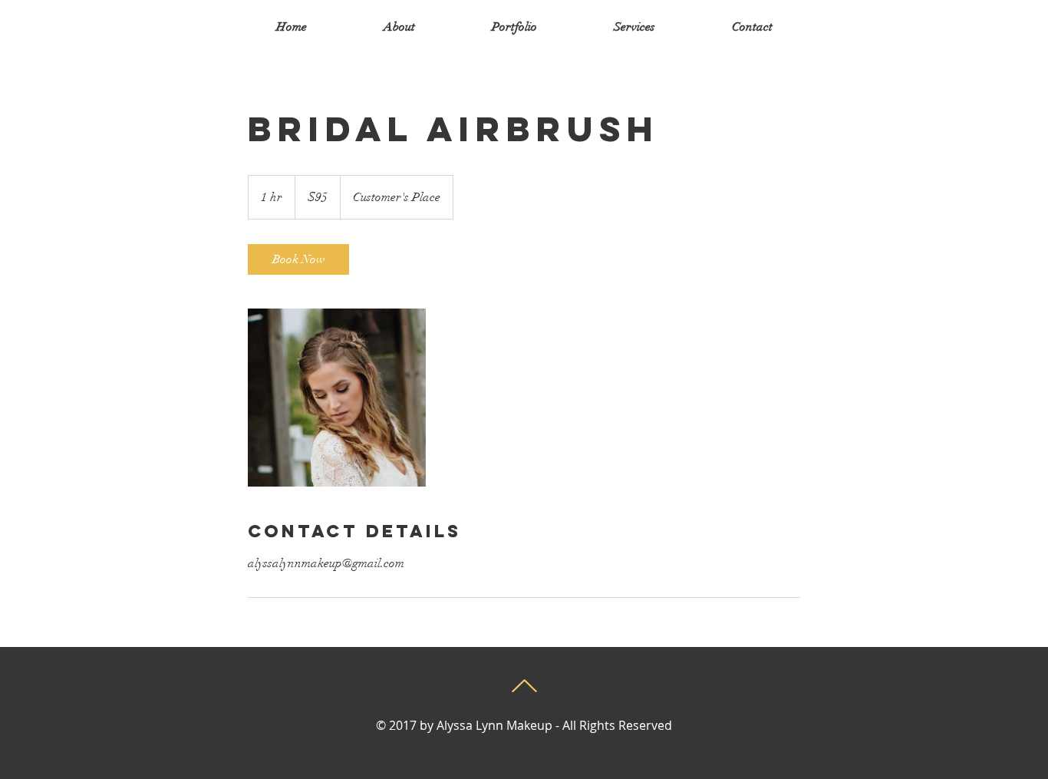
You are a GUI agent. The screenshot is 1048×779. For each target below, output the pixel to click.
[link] (298, 259)
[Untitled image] (337, 398)
